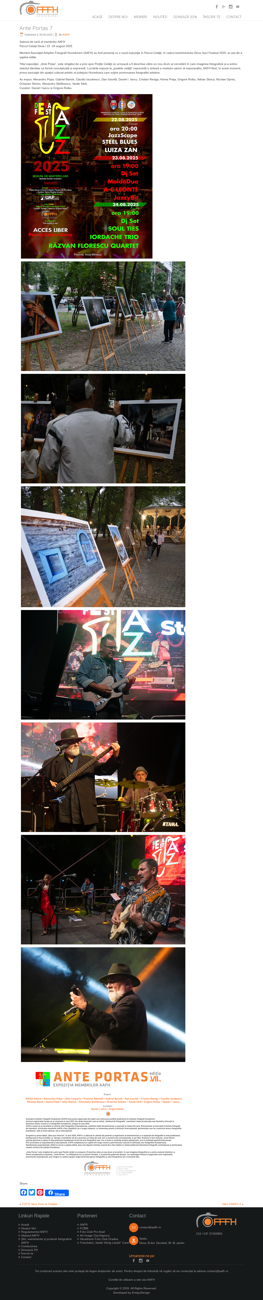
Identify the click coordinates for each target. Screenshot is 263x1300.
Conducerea (29, 1246)
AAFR (84, 1224)
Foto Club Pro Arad (92, 1231)
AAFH (65, 34)
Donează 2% (29, 1249)
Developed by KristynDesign (131, 1292)
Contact (233, 17)
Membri (140, 17)
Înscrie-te (211, 17)
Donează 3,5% (185, 17)
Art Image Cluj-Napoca (95, 1235)
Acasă (97, 17)
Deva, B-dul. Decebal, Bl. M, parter (162, 1243)
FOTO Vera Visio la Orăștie (39, 1204)
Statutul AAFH (30, 1235)
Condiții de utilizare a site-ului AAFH (131, 1279)
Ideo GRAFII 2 (231, 1204)
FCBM (84, 1228)
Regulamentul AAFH (34, 1231)
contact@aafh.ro (150, 1227)
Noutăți (160, 17)
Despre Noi (118, 17)
